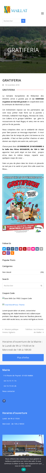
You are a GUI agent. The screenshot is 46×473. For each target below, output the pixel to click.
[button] (42, 13)
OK (24, 469)
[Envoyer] (41, 285)
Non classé (6, 272)
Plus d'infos (23, 357)
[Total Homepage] (13, 304)
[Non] (43, 464)
